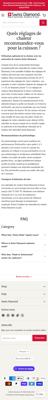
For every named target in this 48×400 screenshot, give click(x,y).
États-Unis (22, 359)
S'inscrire (40, 338)
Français (22, 352)
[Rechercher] (43, 23)
